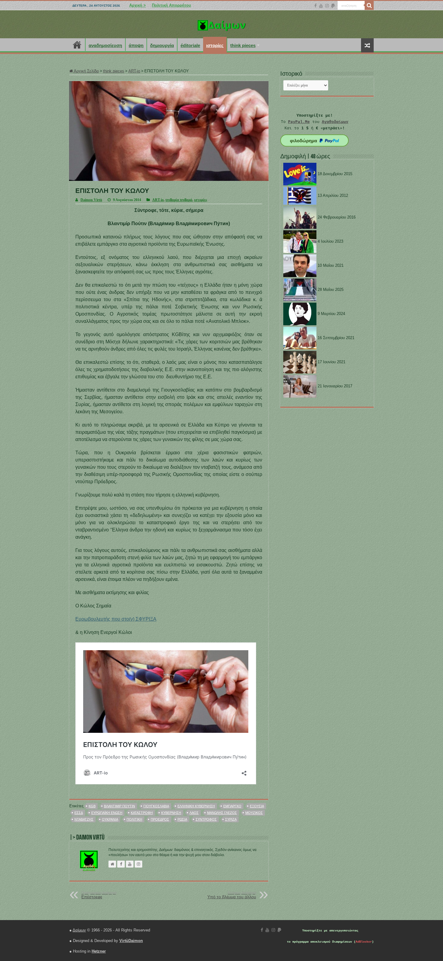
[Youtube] (321, 5)
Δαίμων (79, 930)
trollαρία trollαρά (178, 200)
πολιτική (134, 819)
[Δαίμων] (221, 24)
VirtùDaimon (131, 940)
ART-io (134, 71)
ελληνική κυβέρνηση (196, 806)
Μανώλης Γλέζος (222, 812)
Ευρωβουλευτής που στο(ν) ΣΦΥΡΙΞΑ (115, 619)
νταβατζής (83, 819)
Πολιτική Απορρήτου (171, 5)
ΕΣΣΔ (78, 812)
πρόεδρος (160, 819)
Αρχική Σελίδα (86, 71)
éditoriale (190, 45)
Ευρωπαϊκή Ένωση (106, 812)
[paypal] (333, 5)
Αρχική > (137, 5)
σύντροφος (206, 819)
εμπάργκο (232, 806)
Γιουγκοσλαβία (156, 806)
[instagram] (327, 5)
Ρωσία (182, 819)
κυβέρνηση (171, 812)
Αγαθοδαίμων (335, 122)
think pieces (243, 45)
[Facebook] (315, 5)
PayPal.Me (299, 122)
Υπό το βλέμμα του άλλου (231, 895)
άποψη (136, 45)
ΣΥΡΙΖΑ (231, 819)
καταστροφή (142, 812)
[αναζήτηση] (369, 5)
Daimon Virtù (91, 200)
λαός (194, 812)
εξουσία (257, 806)
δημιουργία (162, 45)
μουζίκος (254, 812)
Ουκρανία (110, 819)
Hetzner (99, 951)
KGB (92, 806)
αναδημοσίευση (105, 45)
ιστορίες (215, 45)
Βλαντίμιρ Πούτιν (119, 806)
